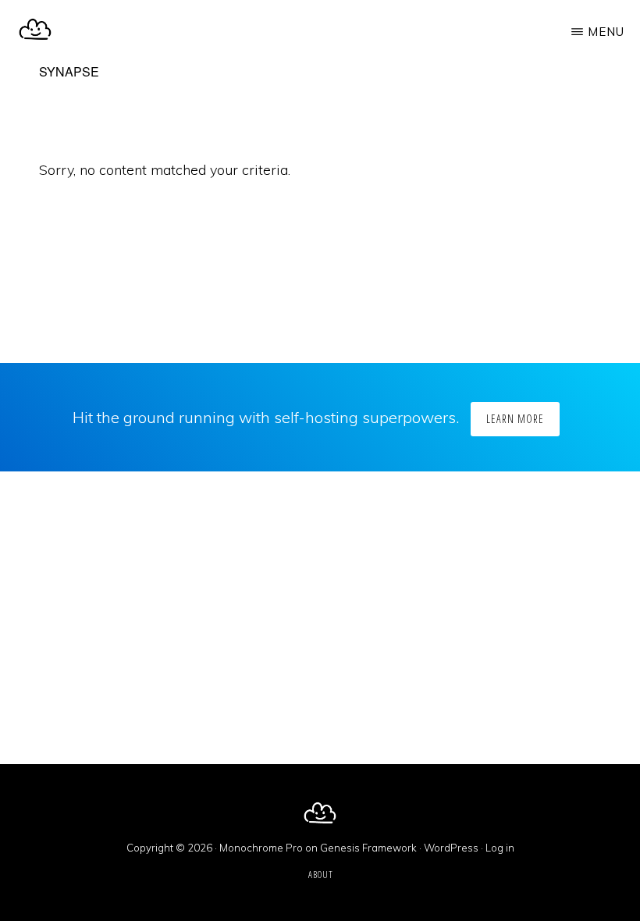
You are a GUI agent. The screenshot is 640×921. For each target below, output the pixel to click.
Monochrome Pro (261, 847)
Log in (499, 847)
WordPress (451, 847)
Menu (606, 31)
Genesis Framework (368, 847)
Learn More (515, 418)
